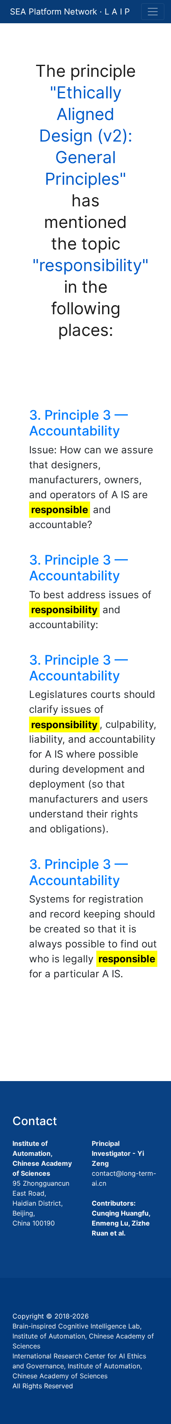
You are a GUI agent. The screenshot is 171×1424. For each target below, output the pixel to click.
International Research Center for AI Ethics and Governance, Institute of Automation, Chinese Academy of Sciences (79, 1366)
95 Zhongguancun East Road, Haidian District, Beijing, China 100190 (40, 1203)
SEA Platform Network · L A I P (70, 12)
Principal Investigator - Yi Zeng (118, 1153)
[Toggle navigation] (152, 11)
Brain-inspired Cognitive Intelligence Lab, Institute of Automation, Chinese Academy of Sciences (83, 1336)
